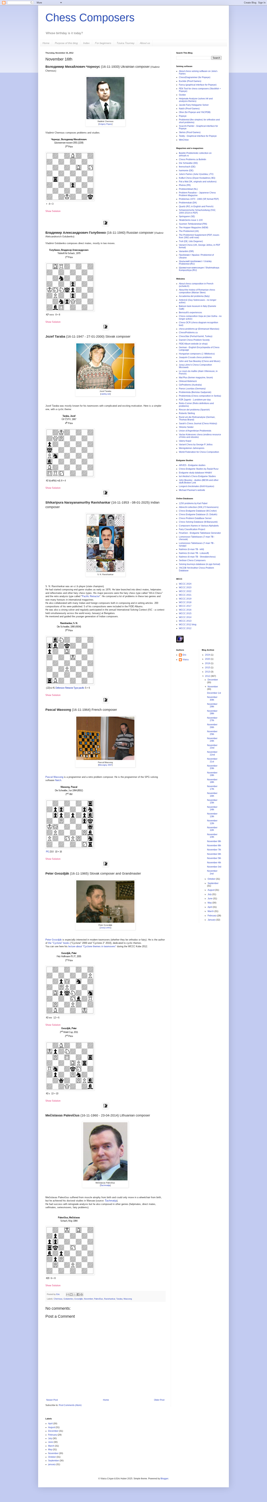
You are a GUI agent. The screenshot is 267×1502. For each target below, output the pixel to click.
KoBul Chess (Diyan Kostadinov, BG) (197, 178)
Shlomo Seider (186, 427)
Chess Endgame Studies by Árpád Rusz (199, 469)
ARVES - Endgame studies (192, 465)
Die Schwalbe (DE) (188, 163)
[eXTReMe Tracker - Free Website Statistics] (180, 641)
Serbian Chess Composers (192, 560)
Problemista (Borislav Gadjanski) (195, 392)
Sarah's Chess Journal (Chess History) (198, 423)
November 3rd (214, 866)
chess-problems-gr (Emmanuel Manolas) (199, 329)
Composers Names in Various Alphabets (199, 525)
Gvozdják (78, 1299)
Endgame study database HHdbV (195, 472)
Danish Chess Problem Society (194, 340)
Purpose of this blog (66, 43)
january (52, 1464)
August (211, 890)
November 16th (212, 794)
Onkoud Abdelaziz (188, 381)
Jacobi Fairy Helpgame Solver (194, 105)
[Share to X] (74, 1294)
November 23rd (212, 746)
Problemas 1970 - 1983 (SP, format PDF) (199, 199)
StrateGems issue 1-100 (191, 220)
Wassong (128, 1299)
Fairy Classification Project (192, 529)
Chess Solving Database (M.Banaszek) (198, 522)
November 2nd (212, 872)
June (210, 898)
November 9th (214, 841)
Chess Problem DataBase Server (195, 518)
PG (47, 851)
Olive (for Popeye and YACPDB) (195, 112)
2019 (208, 663)
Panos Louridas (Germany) (192, 388)
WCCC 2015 (185, 613)
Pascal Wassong (54, 777)
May (210, 902)
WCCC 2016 (185, 610)
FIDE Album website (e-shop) (193, 343)
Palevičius (98, 1299)
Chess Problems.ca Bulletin (192, 159)
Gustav (182, 95)
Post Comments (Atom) (70, 1405)
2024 (208, 655)
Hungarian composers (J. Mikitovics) (197, 353)
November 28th (212, 712)
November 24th (212, 739)
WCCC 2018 (185, 602)
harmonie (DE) (186, 170)
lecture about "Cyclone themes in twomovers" (92, 946)
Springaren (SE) (187, 216)
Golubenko (68, 1299)
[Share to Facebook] (78, 1294)
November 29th (212, 705)
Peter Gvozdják (53, 939)
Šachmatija (105, 1185)
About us (145, 43)
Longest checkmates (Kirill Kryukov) (196, 486)
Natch (58, 780)
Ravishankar (109, 1299)
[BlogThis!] (71, 1294)
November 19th (212, 774)
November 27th (212, 719)
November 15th (212, 801)
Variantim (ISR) (186, 251)
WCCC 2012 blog (187, 624)
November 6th (214, 854)
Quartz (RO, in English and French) (196, 206)
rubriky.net (105, 394)
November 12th (212, 821)
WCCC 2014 (185, 617)
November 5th (214, 858)
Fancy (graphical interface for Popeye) (198, 85)
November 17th (212, 787)
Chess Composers (90, 17)
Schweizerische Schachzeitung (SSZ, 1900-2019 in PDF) (197, 211)
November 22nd (212, 753)
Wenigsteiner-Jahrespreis (191, 448)
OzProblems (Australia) (190, 385)
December (213, 679)
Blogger (164, 1478)
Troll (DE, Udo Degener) (191, 241)
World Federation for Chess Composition (199, 452)
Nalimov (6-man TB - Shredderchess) (197, 557)
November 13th (212, 815)
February (212, 915)
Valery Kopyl (185, 441)
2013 (208, 671)
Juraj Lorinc (105, 928)
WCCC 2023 (185, 587)
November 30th (212, 698)
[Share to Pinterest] (81, 1294)
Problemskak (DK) (188, 202)
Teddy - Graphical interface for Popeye (198, 136)
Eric (58, 1294)
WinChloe (184, 140)
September (213, 883)
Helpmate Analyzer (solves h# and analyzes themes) (196, 99)
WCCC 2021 (185, 595)
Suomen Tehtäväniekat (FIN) (193, 224)
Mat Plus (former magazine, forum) (196, 377)
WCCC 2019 (185, 598)
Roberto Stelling (187, 413)
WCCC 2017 (185, 606)
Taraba (119, 1299)
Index (86, 43)
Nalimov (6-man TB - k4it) (191, 549)
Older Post (159, 1400)
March (211, 911)
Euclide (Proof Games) (190, 81)
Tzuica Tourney (125, 43)
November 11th (212, 828)
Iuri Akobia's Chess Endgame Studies (197, 476)
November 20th (212, 767)
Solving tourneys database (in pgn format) (199, 564)
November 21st (212, 760)
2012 (208, 676)
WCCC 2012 (185, 628)
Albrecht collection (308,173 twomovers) (199, 507)
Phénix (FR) (185, 185)
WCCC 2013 (185, 621)
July (210, 894)
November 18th (212, 780)
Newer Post (52, 1400)
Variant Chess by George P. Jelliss (196, 444)
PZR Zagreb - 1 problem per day (195, 399)
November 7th (214, 849)
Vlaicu (186, 659)
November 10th (212, 835)
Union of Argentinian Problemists (195, 430)
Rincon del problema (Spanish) (194, 409)
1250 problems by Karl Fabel (193, 503)
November (88, 1299)
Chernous (58, 1299)
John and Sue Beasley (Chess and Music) (199, 361)
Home (46, 43)
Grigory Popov (105, 124)
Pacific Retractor (91, 596)
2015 (208, 667)
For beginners (103, 43)
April (210, 907)
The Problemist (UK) (189, 231)
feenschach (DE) (187, 166)
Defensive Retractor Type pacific (69, 687)
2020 (208, 659)
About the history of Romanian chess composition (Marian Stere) (197, 291)
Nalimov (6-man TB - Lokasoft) (194, 553)
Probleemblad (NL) (188, 189)
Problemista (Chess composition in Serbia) (200, 396)
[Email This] (68, 1294)
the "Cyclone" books (59, 943)
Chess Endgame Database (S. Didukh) (198, 514)
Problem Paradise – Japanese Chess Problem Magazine (197, 193)
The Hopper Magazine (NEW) (193, 227)
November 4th (214, 862)
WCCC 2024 (185, 584)
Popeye (183, 116)
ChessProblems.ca (188, 332)
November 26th (212, 725)
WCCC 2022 (185, 591)
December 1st (214, 693)
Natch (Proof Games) (189, 108)
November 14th (212, 808)
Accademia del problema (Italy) (194, 296)
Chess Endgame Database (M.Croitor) (198, 511)
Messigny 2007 (105, 765)
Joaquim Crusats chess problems (195, 357)
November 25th (212, 732)
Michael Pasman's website (192, 490)
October (212, 879)
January (212, 920)
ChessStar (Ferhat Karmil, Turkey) (195, 336)
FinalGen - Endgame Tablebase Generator (200, 533)
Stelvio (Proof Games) (190, 132)
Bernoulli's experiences (190, 312)
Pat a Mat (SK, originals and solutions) (198, 181)
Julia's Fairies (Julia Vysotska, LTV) (196, 174)
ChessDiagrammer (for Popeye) (194, 77)
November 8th (214, 845)
